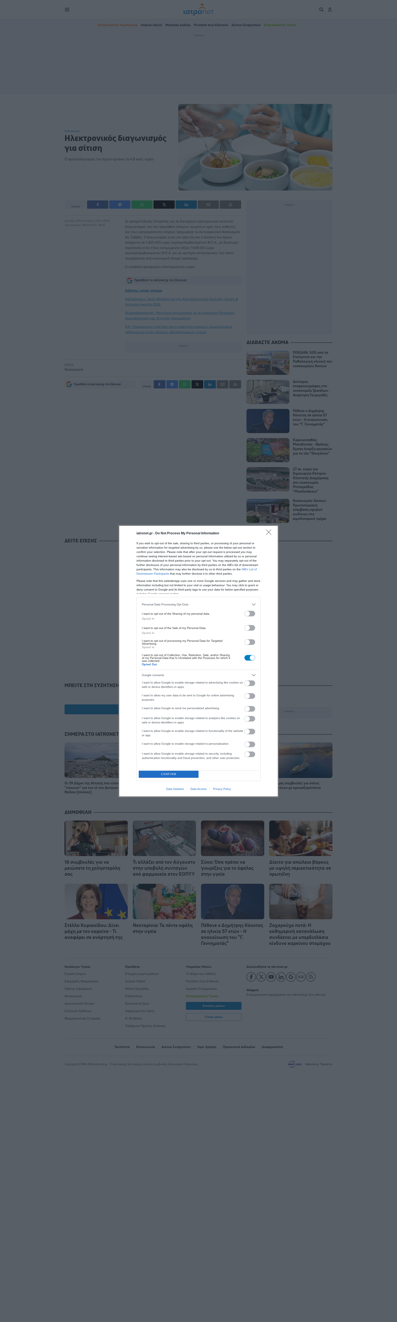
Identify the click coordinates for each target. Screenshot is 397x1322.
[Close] (270, 533)
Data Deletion (175, 789)
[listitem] (198, 604)
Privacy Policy (222, 789)
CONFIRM (168, 774)
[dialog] (198, 661)
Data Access (198, 789)
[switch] (249, 613)
